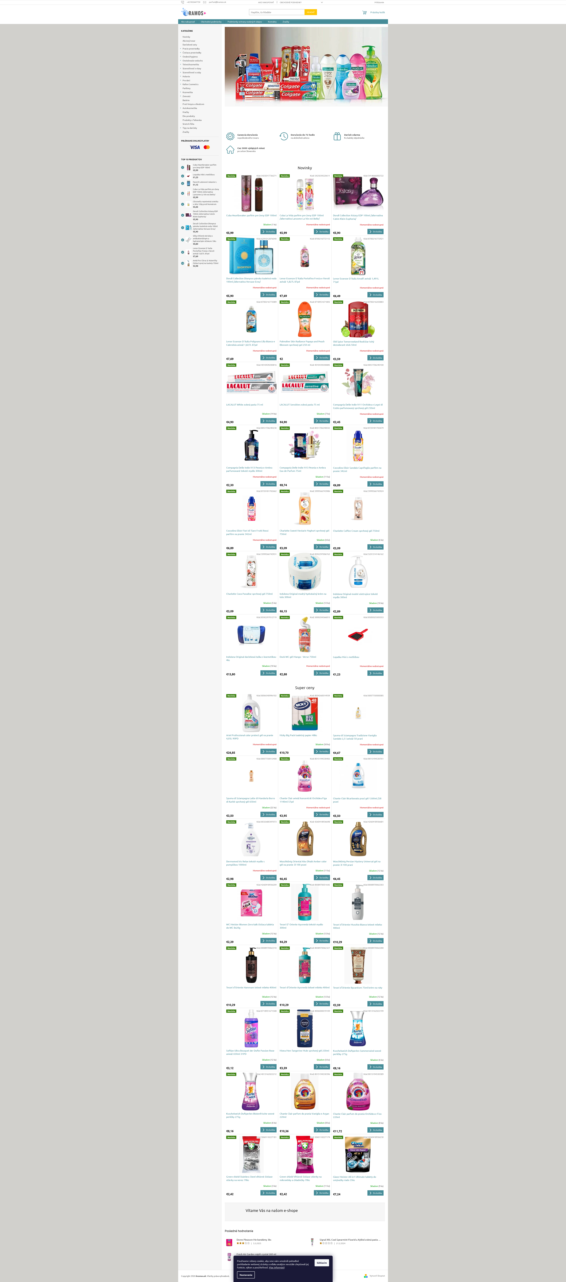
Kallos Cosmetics (190, 84)
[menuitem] (188, 21)
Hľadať (311, 12)
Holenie (186, 76)
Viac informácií (277, 1267)
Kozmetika (188, 92)
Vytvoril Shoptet (377, 1275)
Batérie (186, 100)
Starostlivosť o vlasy (192, 68)
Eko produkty (189, 116)
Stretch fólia (188, 123)
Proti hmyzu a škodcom (193, 104)
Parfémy (186, 88)
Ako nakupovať (266, 2)
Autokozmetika (190, 108)
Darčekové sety (190, 44)
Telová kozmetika (191, 64)
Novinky (186, 36)
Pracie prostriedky (191, 48)
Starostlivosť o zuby (192, 72)
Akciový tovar (189, 40)
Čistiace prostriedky (192, 52)
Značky (186, 131)
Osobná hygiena (190, 56)
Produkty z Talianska (192, 120)
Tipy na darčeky (190, 127)
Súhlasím (322, 1262)
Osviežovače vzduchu (193, 60)
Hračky (186, 112)
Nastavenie (246, 1274)
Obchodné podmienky (291, 2)
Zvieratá (186, 96)
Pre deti (186, 80)
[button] (237, 77)
